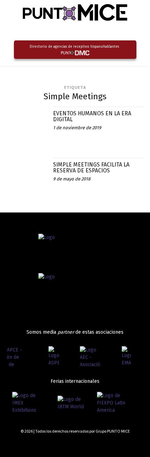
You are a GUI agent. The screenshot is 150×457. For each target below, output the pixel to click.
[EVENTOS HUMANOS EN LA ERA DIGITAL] (27, 127)
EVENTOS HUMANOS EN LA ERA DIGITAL (92, 116)
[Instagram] (116, 444)
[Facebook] (103, 444)
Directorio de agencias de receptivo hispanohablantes (74, 47)
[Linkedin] (128, 444)
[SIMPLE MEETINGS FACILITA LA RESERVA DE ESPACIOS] (27, 178)
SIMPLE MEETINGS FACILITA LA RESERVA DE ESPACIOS (91, 167)
